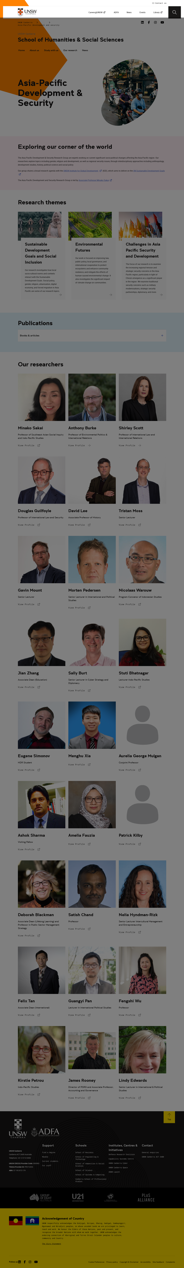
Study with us (51, 50)
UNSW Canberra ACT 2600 (153, 1157)
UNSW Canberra (25, 22)
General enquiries (150, 1152)
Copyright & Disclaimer (129, 1262)
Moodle (45, 1157)
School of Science (83, 1170)
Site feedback (158, 1262)
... (43, 22)
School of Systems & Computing (89, 1174)
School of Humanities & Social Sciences (89, 1164)
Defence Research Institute (122, 1154)
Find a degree (48, 1152)
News (85, 50)
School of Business (84, 1152)
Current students (50, 1161)
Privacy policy (112, 1262)
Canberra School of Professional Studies (90, 1180)
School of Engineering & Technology (86, 1158)
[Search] (174, 12)
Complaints (170, 1262)
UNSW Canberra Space (118, 1167)
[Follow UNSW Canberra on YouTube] (162, 22)
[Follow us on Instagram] (155, 22)
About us (34, 50)
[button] (169, 1117)
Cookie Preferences (96, 1262)
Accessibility (145, 1262)
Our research (70, 50)
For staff (46, 1165)
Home (21, 50)
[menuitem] (97, 12)
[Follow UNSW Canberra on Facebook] (149, 22)
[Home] (27, 12)
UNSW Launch (114, 1172)
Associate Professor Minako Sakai (96, 180)
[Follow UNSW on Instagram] (30, 1262)
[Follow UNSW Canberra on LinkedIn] (142, 22)
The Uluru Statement (51, 1244)
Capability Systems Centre (121, 1159)
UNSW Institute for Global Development (83, 170)
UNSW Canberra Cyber (118, 1163)
